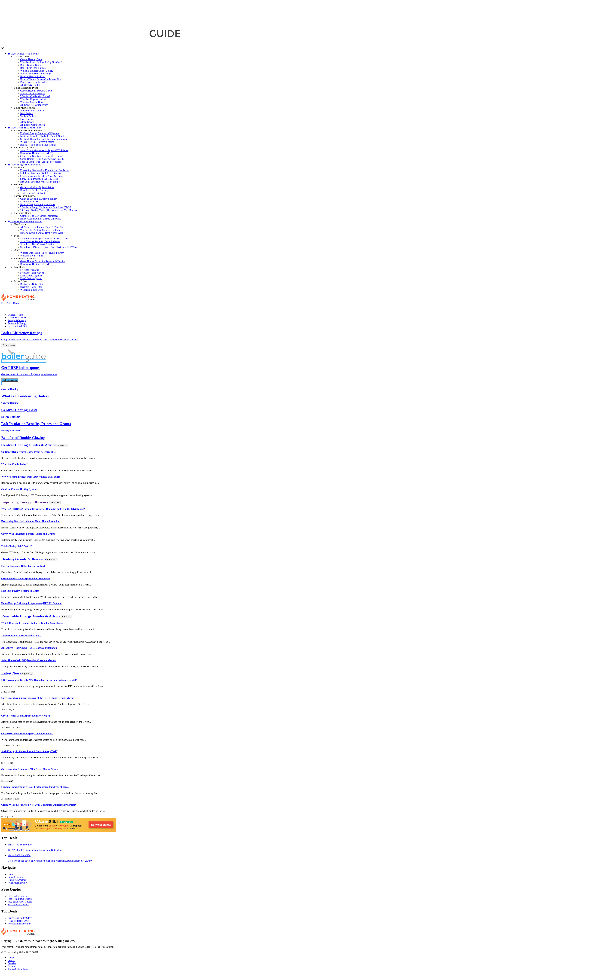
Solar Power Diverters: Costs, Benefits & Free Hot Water (48, 247)
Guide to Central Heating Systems (19, 489)
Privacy (11, 966)
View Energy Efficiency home (25, 164)
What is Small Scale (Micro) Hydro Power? (42, 252)
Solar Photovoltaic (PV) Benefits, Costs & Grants (45, 238)
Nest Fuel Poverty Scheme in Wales (20, 590)
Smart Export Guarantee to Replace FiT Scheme (44, 150)
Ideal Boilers (26, 119)
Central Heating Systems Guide (36, 90)
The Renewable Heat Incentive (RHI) (21, 635)
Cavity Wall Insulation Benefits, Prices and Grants (28, 533)
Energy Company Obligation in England (23, 566)
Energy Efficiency (302, 308)
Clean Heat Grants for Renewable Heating (41, 156)
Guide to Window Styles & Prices (37, 187)
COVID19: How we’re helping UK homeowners (27, 733)
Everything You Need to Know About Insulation (44, 170)
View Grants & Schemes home (25, 127)
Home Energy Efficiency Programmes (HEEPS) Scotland (31, 603)
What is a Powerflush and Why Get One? (41, 62)
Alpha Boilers (27, 122)
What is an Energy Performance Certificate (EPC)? (45, 207)
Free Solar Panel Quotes (20, 901)
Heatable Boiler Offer (31, 287)
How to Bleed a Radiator (32, 76)
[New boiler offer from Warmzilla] (58, 831)
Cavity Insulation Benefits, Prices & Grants (41, 176)
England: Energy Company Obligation (39, 133)
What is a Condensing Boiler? (35, 96)
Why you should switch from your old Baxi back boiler (30, 476)
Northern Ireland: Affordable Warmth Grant (42, 136)
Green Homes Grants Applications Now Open (25, 578)
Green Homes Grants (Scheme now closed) (42, 159)
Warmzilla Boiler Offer (31, 289)
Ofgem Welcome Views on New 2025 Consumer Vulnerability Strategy (38, 804)
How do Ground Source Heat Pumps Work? (42, 233)
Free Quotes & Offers (544, 308)
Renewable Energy (423, 308)
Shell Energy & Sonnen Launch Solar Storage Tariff (29, 751)
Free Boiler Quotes (29, 269)
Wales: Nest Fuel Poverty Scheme (37, 141)
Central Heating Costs (31, 59)
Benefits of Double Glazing (34, 190)
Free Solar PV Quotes (31, 275)
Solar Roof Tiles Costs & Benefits (37, 244)
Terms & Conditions (18, 969)
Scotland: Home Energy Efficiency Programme (43, 139)
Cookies (12, 963)
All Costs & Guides (30, 85)
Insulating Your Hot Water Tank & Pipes (40, 181)
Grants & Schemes (181, 308)
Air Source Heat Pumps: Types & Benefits (41, 227)
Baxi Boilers (26, 113)
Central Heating (60, 308)
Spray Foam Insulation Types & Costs (39, 178)
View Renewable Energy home (26, 221)
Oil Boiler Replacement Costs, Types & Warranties (28, 452)
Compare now (9, 345)
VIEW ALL (62, 445)
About (11, 957)
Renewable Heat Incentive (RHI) (36, 153)
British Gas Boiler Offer (32, 284)
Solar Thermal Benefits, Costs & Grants (40, 241)
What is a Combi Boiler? (32, 93)
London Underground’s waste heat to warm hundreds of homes (35, 787)
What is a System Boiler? (32, 102)
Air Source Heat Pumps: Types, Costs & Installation (29, 648)
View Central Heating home (24, 53)
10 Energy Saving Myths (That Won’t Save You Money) (48, 210)
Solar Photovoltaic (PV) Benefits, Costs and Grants (28, 660)
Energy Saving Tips (30, 201)
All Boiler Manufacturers (32, 124)
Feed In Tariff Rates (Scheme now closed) (41, 161)
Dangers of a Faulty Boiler (33, 82)
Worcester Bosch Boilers (32, 110)
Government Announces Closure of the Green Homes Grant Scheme (37, 698)
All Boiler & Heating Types (34, 105)
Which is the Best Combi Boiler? (36, 70)
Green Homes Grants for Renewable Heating (42, 261)
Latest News (16, 673)
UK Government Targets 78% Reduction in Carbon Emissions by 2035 (39, 680)
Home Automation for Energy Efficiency (40, 218)
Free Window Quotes (31, 278)
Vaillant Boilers (28, 116)
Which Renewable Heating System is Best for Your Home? (32, 623)
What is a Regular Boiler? (33, 99)
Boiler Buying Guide (30, 65)
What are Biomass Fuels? (33, 255)
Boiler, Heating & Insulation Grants (38, 144)
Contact (11, 960)
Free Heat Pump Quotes (32, 272)
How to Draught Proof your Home (37, 204)
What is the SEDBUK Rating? (35, 73)
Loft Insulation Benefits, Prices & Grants (40, 173)
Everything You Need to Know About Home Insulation (30, 521)
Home (11, 874)
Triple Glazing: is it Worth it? (34, 193)
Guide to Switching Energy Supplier (38, 198)
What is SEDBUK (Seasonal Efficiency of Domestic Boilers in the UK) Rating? (43, 509)
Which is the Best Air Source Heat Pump (40, 230)
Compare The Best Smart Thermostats (39, 215)
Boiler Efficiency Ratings (33, 68)
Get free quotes (10, 380)
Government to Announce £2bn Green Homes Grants (29, 769)
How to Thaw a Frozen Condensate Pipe (40, 79)
